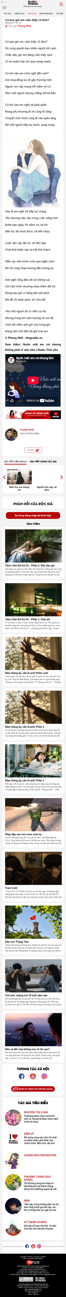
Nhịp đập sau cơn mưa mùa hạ (23, 834)
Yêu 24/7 (8, 14)
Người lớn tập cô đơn (47, 488)
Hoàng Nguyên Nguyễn (40, 1155)
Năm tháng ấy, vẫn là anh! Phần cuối (26, 673)
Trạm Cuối (11, 888)
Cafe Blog (19, 14)
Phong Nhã (24, 26)
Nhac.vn (35, 1294)
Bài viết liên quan (15, 461)
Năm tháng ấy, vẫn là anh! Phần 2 (24, 727)
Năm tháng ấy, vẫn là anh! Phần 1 (24, 780)
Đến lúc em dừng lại (19, 488)
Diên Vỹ (29, 1133)
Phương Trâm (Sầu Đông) (37, 1178)
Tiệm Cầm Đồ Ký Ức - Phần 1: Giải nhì (27, 619)
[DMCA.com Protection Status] (26, 1279)
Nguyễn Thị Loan (36, 1112)
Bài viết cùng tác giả (43, 461)
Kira (27, 1200)
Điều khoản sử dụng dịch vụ (33, 1291)
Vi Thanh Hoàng (35, 1222)
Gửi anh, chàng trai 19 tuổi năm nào (26, 995)
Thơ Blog (32, 14)
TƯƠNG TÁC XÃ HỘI (33, 1068)
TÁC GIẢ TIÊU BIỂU (33, 1102)
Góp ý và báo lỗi (33, 1292)
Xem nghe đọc (46, 14)
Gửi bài (31, 450)
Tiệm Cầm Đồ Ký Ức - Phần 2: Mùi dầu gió (30, 565)
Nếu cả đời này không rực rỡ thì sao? (27, 1049)
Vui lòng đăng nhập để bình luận (33, 515)
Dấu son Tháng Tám (17, 941)
